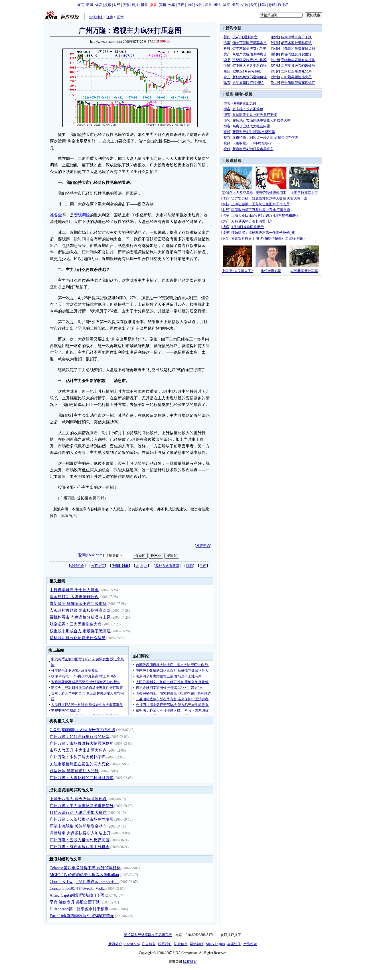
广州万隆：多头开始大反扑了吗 (78, 757)
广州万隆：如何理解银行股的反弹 (80, 736)
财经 (116, 5)
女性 (199, 5)
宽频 (162, 5)
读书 (208, 5)
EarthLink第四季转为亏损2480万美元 (82, 916)
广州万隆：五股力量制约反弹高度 (80, 840)
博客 (144, 5)
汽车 (171, 5)
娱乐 (107, 5)
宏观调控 (82, 215)
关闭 (203, 566)
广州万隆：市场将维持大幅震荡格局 (81, 743)
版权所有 (190, 962)
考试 (217, 5)
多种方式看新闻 (167, 566)
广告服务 (149, 944)
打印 (189, 566)
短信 (244, 5)
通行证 (283, 5)
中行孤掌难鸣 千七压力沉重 (74, 590)
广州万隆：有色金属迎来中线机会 (80, 847)
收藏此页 (98, 566)
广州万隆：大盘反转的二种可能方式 (81, 778)
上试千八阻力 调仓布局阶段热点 (78, 799)
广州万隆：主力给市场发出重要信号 (81, 806)
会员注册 (234, 944)
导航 (272, 5)
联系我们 (165, 944)
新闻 (89, 5)
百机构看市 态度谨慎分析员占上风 (80, 617)
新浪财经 (96, 17)
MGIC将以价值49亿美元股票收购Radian (84, 875)
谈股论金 (77, 566)
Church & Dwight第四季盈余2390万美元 (84, 882)
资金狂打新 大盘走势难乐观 (74, 597)
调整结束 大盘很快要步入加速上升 (80, 833)
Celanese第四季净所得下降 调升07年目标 (85, 868)
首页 (80, 5)
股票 (126, 5)
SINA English (215, 944)
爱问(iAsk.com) (91, 555)
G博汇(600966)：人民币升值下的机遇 (82, 730)
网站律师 (197, 944)
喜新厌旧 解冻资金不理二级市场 (78, 603)
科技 (135, 5)
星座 (226, 5)
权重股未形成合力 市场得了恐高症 (80, 631)
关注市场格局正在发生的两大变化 (80, 764)
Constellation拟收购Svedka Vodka (78, 888)
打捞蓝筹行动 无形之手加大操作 (78, 812)
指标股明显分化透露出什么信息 (78, 638)
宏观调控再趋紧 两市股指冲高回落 (80, 610)
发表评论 (203, 546)
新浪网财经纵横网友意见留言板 (148, 935)
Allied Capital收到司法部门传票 (77, 895)
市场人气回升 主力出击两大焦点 (78, 750)
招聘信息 (181, 944)
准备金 (56, 215)
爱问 (253, 5)
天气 (235, 5)
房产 (180, 5)
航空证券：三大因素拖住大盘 (76, 624)
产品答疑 (250, 944)
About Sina (132, 944)
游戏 (189, 5)
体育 (98, 5)
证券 (109, 17)
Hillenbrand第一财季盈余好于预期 (79, 909)
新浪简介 (115, 944)
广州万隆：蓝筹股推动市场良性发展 (81, 819)
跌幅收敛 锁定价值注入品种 (74, 771)
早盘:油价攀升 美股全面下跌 (75, 902)
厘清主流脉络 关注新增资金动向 (78, 826)
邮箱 (262, 5)
